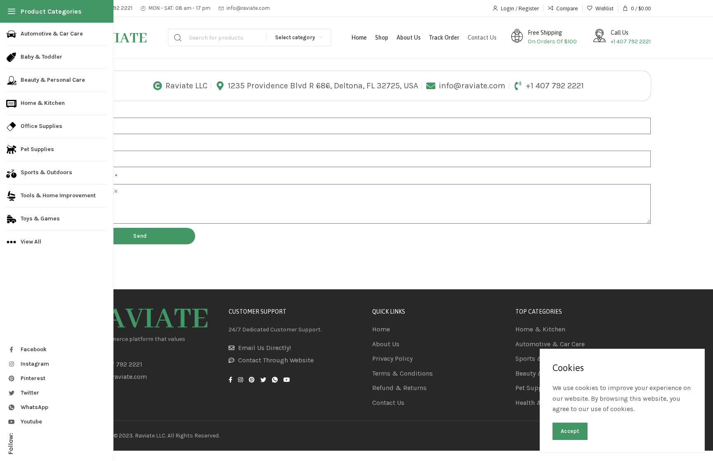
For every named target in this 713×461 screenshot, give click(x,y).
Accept (570, 431)
